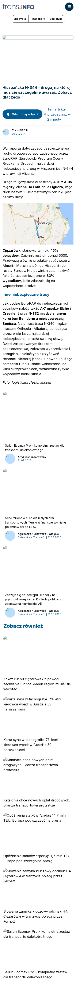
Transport (38, 18)
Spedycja (20, 18)
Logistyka (56, 18)
